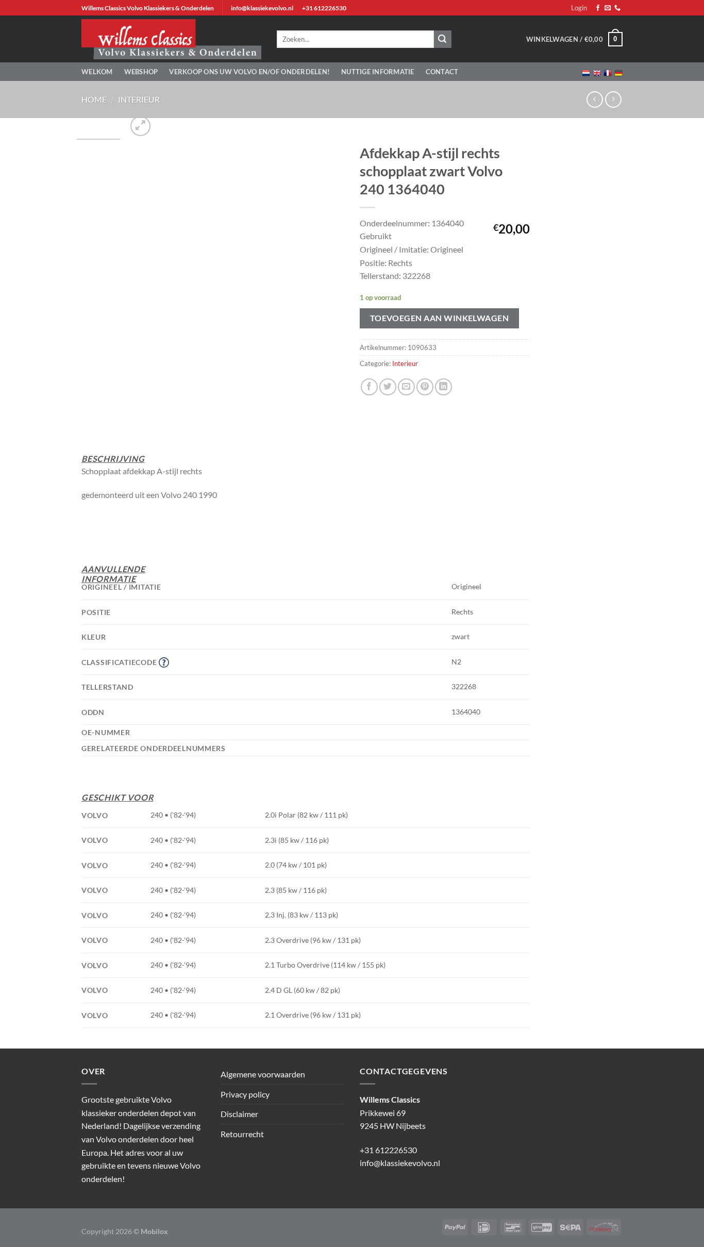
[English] (597, 72)
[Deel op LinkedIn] (443, 386)
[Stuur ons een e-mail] (608, 8)
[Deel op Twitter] (387, 386)
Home (94, 99)
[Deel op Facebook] (369, 386)
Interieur (139, 99)
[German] (618, 72)
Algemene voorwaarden (263, 1074)
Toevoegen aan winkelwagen (439, 318)
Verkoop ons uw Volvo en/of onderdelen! (249, 72)
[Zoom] (140, 126)
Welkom (97, 72)
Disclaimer (239, 1114)
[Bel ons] (617, 8)
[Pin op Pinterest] (424, 386)
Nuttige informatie (377, 72)
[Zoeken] (442, 39)
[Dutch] (586, 72)
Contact (442, 72)
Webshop (141, 72)
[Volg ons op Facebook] (598, 8)
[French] (608, 72)
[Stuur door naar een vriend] (406, 386)
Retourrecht (242, 1134)
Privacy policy (245, 1094)
